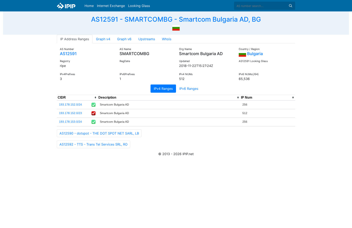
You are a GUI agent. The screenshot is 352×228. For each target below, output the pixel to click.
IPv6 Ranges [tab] (188, 89)
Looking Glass (139, 6)
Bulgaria (254, 53)
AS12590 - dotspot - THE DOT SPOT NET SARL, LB (99, 133)
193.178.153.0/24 (70, 121)
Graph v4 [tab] (103, 39)
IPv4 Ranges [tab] (163, 89)
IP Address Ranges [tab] (74, 39)
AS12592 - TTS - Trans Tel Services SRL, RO (93, 144)
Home (89, 6)
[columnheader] (77, 97)
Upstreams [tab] (146, 39)
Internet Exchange (111, 6)
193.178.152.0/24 (70, 104)
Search (290, 5)
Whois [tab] (166, 39)
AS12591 (68, 53)
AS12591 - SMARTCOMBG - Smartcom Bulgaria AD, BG (176, 19)
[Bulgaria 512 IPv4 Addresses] (176, 27)
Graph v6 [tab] (124, 39)
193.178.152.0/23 (70, 113)
